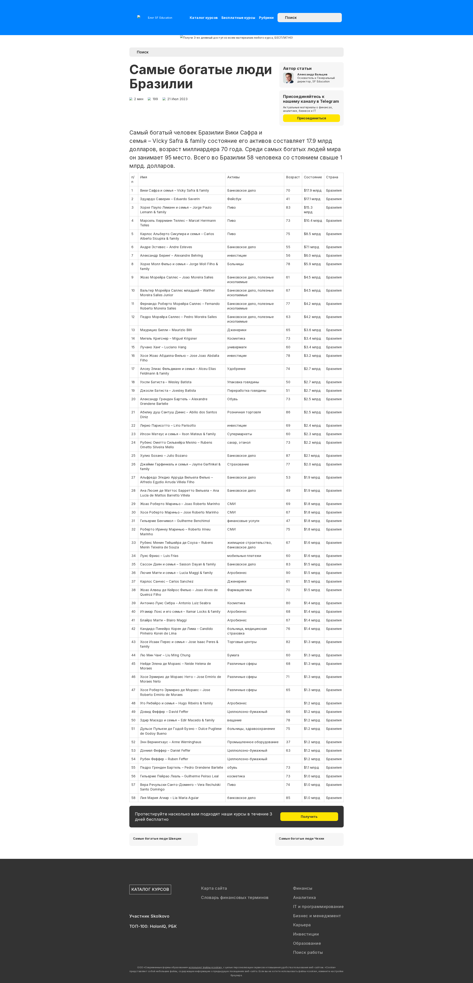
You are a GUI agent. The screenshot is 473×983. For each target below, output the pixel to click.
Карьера (302, 924)
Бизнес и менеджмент (317, 915)
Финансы (302, 888)
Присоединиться (311, 118)
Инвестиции (306, 934)
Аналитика (304, 897)
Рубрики (266, 18)
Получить (309, 817)
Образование (307, 943)
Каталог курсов (204, 18)
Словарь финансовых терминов (234, 897)
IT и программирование (318, 906)
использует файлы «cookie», (206, 967)
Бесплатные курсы (238, 18)
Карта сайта (214, 888)
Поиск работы (308, 952)
